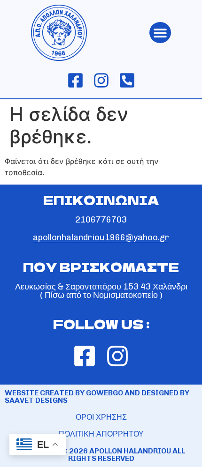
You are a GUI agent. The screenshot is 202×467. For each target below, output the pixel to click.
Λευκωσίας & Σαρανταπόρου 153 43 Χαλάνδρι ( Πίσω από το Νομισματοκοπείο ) (101, 291)
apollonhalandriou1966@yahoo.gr (101, 237)
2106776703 (101, 220)
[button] (160, 32)
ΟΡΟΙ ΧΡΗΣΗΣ (101, 417)
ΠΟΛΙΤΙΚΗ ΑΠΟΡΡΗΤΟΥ (101, 434)
